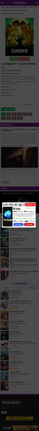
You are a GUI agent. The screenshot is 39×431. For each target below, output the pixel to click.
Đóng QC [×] (31, 204)
